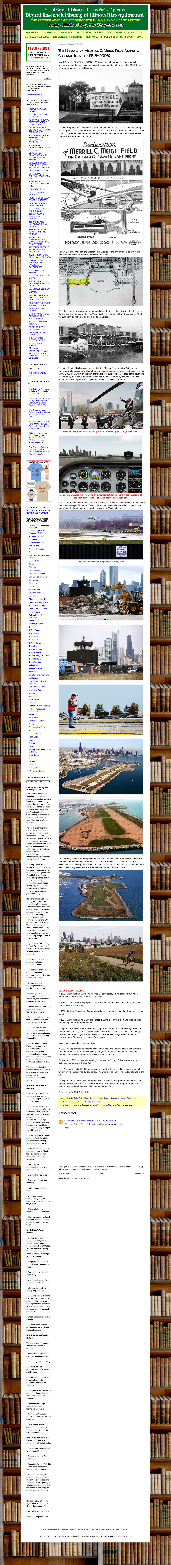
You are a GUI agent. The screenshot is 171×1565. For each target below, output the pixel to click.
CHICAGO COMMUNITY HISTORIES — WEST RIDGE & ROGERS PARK (40, 165)
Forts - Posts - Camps (38, 609)
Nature (31, 714)
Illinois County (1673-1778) (40, 656)
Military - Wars (35, 699)
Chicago (93, 1105)
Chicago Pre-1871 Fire (38, 577)
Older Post (139, 1174)
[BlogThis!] (92, 1101)
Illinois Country (35, 652)
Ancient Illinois (34, 546)
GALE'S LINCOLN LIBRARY (89, 32)
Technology (33, 761)
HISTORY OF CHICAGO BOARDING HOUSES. (39, 199)
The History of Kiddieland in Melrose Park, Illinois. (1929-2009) (39, 391)
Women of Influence (37, 771)
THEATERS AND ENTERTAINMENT (37, 339)
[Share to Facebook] (96, 1101)
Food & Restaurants (37, 605)
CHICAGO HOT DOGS (38, 171)
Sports (31, 758)
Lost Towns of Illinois (37, 687)
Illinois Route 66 (35, 659)
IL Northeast (34, 633)
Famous (32, 596)
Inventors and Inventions (39, 675)
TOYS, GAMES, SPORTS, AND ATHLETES (35, 345)
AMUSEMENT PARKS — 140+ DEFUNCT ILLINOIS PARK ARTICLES (40, 130)
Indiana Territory (35, 668)
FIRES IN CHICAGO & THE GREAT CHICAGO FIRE (39, 183)
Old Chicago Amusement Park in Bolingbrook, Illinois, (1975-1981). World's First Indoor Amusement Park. (39, 437)
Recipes (32, 740)
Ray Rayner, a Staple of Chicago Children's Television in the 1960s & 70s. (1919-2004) (39, 450)
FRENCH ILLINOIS (37, 189)
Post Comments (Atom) (79, 1178)
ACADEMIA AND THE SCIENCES (38, 115)
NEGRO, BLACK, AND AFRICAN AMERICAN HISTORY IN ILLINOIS (38, 297)
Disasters (33, 583)
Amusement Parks (36, 543)
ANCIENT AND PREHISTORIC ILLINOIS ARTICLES (39, 147)
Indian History (34, 665)
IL (29, 627)
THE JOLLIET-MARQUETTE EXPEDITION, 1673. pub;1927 (37, 371)
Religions (32, 743)
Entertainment (34, 590)
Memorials (33, 696)
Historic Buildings (36, 624)
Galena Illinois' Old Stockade (36, 616)
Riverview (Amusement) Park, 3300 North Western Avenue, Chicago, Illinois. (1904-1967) (39, 425)
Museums (33, 703)
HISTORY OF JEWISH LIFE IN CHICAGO (38, 204)
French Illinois (34, 612)
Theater (32, 765)
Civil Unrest (33, 580)
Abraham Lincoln (36, 536)
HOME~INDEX (31, 32)
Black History (34, 561)
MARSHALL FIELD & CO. (37, 37)
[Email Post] (85, 1101)
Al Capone (33, 539)
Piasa (31, 730)
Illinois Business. (35, 649)
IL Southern (33, 640)
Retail (31, 746)
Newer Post (64, 1174)
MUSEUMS (34, 292)
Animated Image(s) (36, 549)
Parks (31, 724)
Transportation (127, 1105)
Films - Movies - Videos (38, 602)
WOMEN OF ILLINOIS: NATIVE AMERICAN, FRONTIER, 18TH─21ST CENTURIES (39, 354)
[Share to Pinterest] (99, 1101)
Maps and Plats (114, 1105)
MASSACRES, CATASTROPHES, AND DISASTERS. (39, 283)
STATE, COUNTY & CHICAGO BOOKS (125, 32)
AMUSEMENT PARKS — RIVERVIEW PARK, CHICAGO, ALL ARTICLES (39, 138)
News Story (33, 718)
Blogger (129, 1536)
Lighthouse (33, 678)
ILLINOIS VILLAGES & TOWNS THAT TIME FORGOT (38, 231)
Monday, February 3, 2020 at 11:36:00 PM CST (98, 1120)
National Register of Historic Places (37, 710)
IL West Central (35, 643)
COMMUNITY (66, 32)
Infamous (32, 672)
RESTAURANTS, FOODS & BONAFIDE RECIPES (109, 37)
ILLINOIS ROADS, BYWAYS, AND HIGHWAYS (36, 216)
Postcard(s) (33, 737)
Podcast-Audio (35, 733)
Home (102, 1174)
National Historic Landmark (40, 706)
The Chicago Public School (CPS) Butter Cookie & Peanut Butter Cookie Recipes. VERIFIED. (40, 401)
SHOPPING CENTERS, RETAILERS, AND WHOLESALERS (39, 316)
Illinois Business (35, 646)
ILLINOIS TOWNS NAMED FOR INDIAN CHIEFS (38, 224)
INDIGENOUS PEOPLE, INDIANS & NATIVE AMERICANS (39, 249)
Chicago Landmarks (37, 573)
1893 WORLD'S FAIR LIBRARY (67, 37)
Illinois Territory (35, 662)
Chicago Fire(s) (35, 570)
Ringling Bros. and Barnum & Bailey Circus (40, 751)
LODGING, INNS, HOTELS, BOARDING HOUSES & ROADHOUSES (38, 263)
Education (33, 586)
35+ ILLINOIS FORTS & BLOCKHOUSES (39, 210)
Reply (66, 1128)
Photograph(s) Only (37, 727)
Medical (32, 693)
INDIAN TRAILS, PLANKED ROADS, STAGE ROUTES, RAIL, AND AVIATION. (39, 240)
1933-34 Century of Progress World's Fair (38, 532)
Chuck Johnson (71, 1120)
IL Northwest (34, 636)
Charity (32, 564)
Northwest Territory (36, 721)
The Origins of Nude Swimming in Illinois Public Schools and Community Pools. (39, 413)
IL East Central (35, 630)
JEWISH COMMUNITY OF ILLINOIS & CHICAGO (40, 256)
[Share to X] (94, 1101)
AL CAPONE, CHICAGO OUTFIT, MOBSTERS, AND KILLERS (39, 122)
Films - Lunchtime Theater (39, 599)
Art (30, 552)
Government (102, 1105)
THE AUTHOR (49, 32)
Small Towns (34, 755)
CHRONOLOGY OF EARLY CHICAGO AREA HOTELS (39, 176)
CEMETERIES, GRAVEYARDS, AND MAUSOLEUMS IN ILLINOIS (38, 156)
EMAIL (140, 37)
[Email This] (89, 1101)
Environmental (35, 593)
